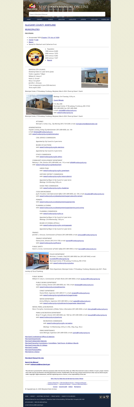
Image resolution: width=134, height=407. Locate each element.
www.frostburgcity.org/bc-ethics (51, 157)
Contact (39, 19)
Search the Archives (53, 384)
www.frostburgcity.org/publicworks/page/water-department (64, 303)
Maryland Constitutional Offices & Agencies (40, 337)
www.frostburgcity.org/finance (50, 243)
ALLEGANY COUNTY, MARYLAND (40, 25)
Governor (55, 386)
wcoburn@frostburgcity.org (90, 279)
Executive (61, 19)
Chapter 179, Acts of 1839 (50, 38)
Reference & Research (80, 382)
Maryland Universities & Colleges (36, 345)
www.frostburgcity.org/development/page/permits (57, 202)
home (29, 19)
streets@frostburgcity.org (81, 293)
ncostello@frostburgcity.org (59, 259)
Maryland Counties (31, 347)
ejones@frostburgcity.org (75, 241)
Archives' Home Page (53, 382)
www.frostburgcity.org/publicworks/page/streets (60, 295)
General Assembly (63, 386)
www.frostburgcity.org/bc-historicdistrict (57, 176)
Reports (49, 60)
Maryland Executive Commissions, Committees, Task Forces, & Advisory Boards (51, 343)
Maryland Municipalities (33, 350)
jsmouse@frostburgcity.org (87, 235)
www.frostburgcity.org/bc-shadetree (56, 188)
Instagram (107, 397)
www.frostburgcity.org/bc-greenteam (56, 171)
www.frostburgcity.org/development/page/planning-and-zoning (62, 208)
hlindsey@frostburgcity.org (43, 132)
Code (36, 40)
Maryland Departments (33, 339)
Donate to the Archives (68, 396)
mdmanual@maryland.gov (40, 364)
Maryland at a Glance (32, 352)
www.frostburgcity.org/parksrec (51, 317)
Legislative (72, 19)
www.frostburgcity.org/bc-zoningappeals (57, 225)
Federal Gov (105, 19)
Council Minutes (59, 100)
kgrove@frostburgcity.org (87, 249)
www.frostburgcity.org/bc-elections (52, 147)
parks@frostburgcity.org (81, 333)
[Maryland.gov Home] (33, 8)
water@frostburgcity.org (81, 301)
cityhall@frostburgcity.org (67, 110)
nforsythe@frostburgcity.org (98, 309)
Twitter (104, 397)
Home (26, 396)
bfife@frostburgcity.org (78, 162)
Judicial (83, 19)
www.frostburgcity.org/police (63, 263)
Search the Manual (31, 362)
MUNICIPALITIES (32, 29)
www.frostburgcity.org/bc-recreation (59, 323)
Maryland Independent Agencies (36, 341)
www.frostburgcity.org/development (48, 165)
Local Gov (94, 19)
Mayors (31, 42)
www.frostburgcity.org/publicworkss (52, 287)
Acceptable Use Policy (43, 396)
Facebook (100, 397)
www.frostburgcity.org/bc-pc (53, 214)
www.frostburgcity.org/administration (45, 134)
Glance (50, 19)
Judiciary (70, 386)
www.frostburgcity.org (65, 113)
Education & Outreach (65, 384)
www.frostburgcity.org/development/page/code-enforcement (61, 196)
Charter (31, 40)
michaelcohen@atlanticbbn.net (86, 124)
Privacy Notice (55, 396)
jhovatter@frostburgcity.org (94, 194)
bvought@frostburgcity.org (97, 315)
